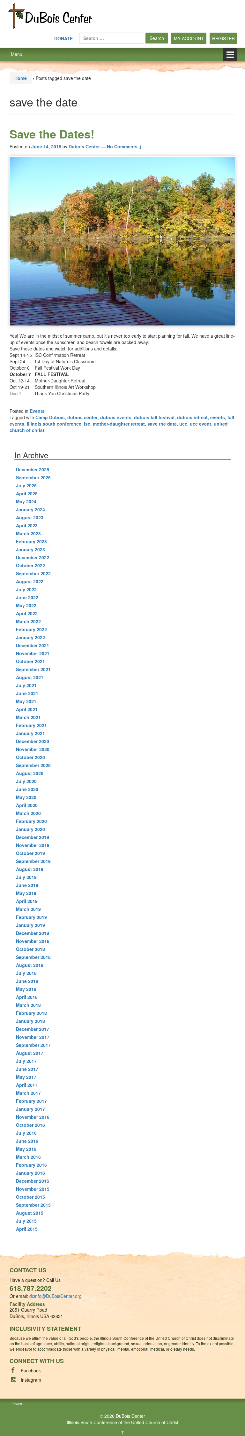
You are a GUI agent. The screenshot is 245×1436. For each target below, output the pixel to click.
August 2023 (29, 517)
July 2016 (26, 1133)
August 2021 (29, 677)
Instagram (31, 1380)
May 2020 (26, 797)
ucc (183, 423)
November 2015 (32, 1189)
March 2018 (28, 1005)
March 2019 (28, 909)
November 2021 (32, 653)
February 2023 (31, 541)
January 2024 (30, 509)
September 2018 (33, 957)
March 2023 (28, 533)
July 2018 (26, 973)
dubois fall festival (154, 417)
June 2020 (27, 789)
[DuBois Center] (50, 15)
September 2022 (33, 573)
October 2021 (30, 661)
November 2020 (32, 749)
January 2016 (30, 1173)
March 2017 (28, 1093)
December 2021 (32, 645)
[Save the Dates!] (122, 241)
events (217, 417)
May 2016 (26, 1149)
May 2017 (26, 1077)
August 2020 (29, 773)
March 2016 (28, 1157)
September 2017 (33, 1045)
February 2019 (31, 917)
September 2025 (33, 477)
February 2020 (31, 821)
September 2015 (33, 1205)
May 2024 (26, 501)
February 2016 (31, 1165)
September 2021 (33, 669)
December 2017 (32, 1029)
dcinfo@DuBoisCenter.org (55, 1296)
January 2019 (30, 925)
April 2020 (27, 805)
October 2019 (30, 853)
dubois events (115, 417)
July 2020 (26, 781)
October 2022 (30, 565)
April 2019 (27, 901)
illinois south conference (54, 423)
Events (37, 411)
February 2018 (31, 1013)
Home (20, 78)
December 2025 (32, 469)
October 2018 (30, 949)
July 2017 (26, 1061)
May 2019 (26, 893)
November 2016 (32, 1117)
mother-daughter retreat (119, 423)
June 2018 (27, 981)
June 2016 (27, 1141)
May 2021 (26, 701)
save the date (162, 423)
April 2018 (27, 997)
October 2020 (30, 757)
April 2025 (27, 493)
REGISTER (223, 38)
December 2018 (32, 933)
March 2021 (28, 717)
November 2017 (32, 1037)
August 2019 (29, 869)
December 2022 (32, 557)
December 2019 (32, 837)
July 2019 (26, 877)
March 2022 (28, 621)
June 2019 (27, 885)
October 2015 (30, 1197)
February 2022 (31, 629)
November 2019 (32, 845)
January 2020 (30, 829)
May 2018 (26, 989)
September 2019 (33, 861)
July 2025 (26, 485)
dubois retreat (192, 417)
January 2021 (30, 733)
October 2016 (30, 1125)
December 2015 (32, 1181)
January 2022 (30, 637)
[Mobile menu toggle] (230, 54)
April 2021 (27, 709)
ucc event (200, 423)
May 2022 (26, 605)
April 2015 (27, 1229)
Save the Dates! (52, 133)
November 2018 (32, 941)
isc (87, 423)
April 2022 (27, 613)
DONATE (63, 38)
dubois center (82, 417)
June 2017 (27, 1069)
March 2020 (28, 813)
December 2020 (32, 741)
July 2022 (26, 589)
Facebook (31, 1370)
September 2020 (33, 765)
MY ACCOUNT (189, 38)
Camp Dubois (50, 417)
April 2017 (27, 1085)
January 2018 (30, 1021)
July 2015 (26, 1221)
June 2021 (27, 693)
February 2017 (31, 1101)
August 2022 (29, 581)
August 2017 (29, 1053)
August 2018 (29, 965)
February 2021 (31, 725)
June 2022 (27, 597)
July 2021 (26, 685)
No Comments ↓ (124, 146)
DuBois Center (130, 1416)
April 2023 (27, 525)
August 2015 (29, 1213)
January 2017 (30, 1109)
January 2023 (30, 549)
